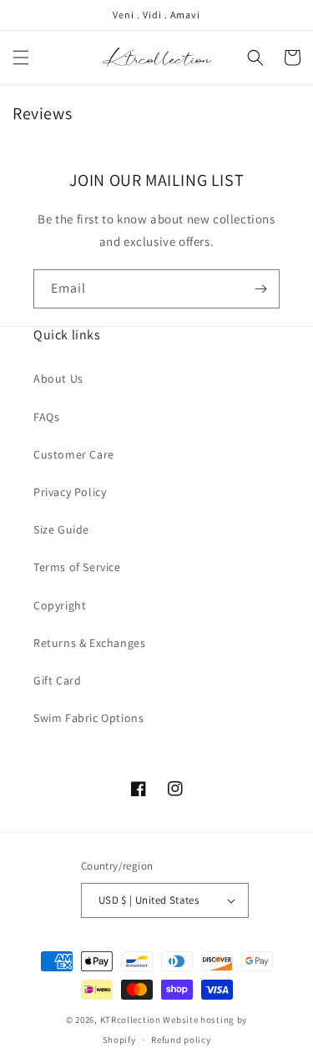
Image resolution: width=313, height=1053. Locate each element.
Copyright (59, 605)
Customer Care (73, 454)
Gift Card (57, 680)
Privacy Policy (69, 491)
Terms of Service (77, 566)
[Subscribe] (260, 288)
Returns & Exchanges (89, 642)
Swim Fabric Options (88, 717)
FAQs (46, 416)
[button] (21, 57)
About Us (58, 378)
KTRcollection (130, 1019)
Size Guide (61, 529)
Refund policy (180, 1039)
